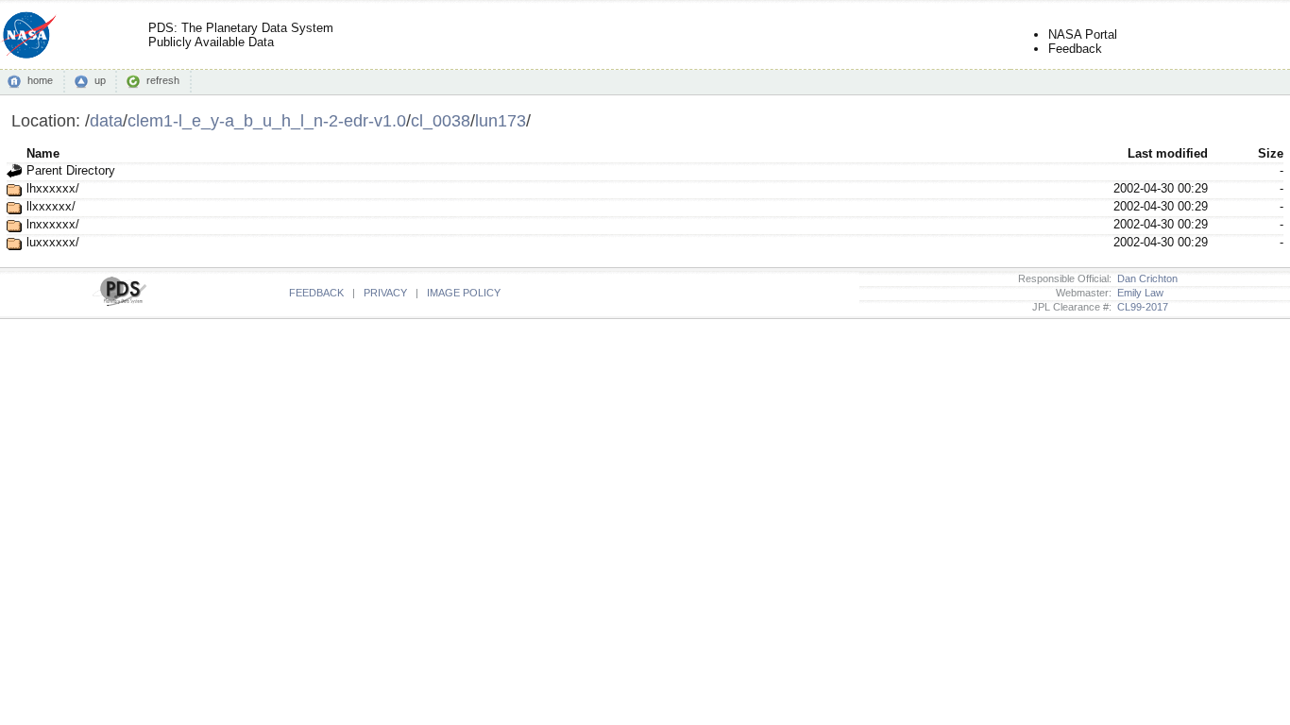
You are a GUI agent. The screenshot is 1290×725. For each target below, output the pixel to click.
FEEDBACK (316, 292)
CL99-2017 (1140, 306)
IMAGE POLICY (464, 292)
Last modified (1168, 153)
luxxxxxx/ (52, 242)
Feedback (1075, 49)
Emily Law (1137, 292)
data (106, 120)
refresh (162, 80)
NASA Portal (1082, 34)
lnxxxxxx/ (52, 224)
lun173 (500, 120)
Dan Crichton (1145, 278)
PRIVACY (385, 292)
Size (1270, 153)
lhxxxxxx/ (52, 188)
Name (42, 153)
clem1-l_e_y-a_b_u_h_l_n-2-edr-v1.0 (266, 120)
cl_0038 (440, 120)
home (40, 80)
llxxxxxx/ (51, 206)
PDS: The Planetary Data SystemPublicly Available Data (240, 35)
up (100, 80)
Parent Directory (70, 170)
